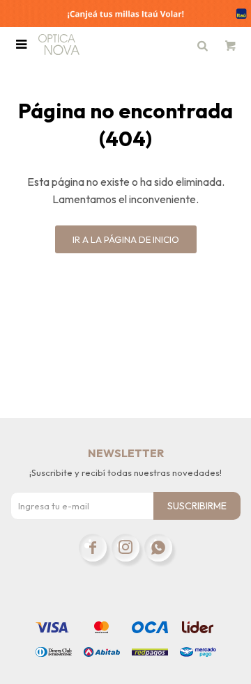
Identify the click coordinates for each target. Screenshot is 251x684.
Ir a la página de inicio (126, 239)
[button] (202, 44)
